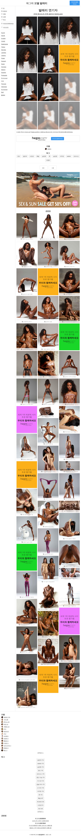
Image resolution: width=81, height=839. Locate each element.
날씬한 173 (40, 767)
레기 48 (40, 809)
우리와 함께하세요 (74, 3)
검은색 (25, 156)
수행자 (48, 160)
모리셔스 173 (40, 774)
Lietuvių (3, 55)
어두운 (62, 156)
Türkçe (3, 47)
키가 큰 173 (40, 781)
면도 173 (40, 770)
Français (3, 84)
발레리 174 (7, 717)
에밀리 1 (6, 748)
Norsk (3, 64)
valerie (69, 156)
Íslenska (3, 50)
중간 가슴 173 (40, 777)
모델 (4, 17)
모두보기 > (40, 753)
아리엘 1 (6, 736)
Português (4, 75)
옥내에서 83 (40, 802)
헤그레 (36, 3)
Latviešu (3, 53)
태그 (4, 19)
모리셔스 (76, 156)
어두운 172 (40, 791)
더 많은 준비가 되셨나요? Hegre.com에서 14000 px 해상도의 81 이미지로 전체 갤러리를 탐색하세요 (44, 132)
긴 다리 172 (40, 788)
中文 (2, 81)
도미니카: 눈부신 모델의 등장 (40, 821)
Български (4, 89)
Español (3, 72)
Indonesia (4, 87)
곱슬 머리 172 (40, 784)
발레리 (49, 149)
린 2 (5, 734)
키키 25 (6, 719)
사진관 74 (40, 805)
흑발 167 (40, 798)
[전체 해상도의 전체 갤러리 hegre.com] (69, 87)
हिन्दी (2, 92)
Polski (3, 58)
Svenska (3, 67)
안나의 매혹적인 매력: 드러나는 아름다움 (40, 825)
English (3, 38)
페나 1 (5, 750)
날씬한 (44, 156)
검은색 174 (40, 760)
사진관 (32, 156)
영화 (4, 14)
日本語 (3, 41)
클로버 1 (6, 741)
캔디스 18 (6, 722)
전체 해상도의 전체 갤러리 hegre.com (48, 13)
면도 (18, 156)
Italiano (3, 70)
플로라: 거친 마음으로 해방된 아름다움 (40, 828)
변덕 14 (6, 724)
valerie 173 (40, 763)
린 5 (5, 729)
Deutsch (3, 61)
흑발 (38, 156)
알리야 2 (6, 731)
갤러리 (5, 11)
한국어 (3, 95)
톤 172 (40, 795)
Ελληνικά (4, 78)
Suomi (3, 33)
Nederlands (4, 44)
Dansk (3, 36)
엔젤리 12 (6, 727)
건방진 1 (6, 743)
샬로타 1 (6, 738)
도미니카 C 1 (7, 746)
